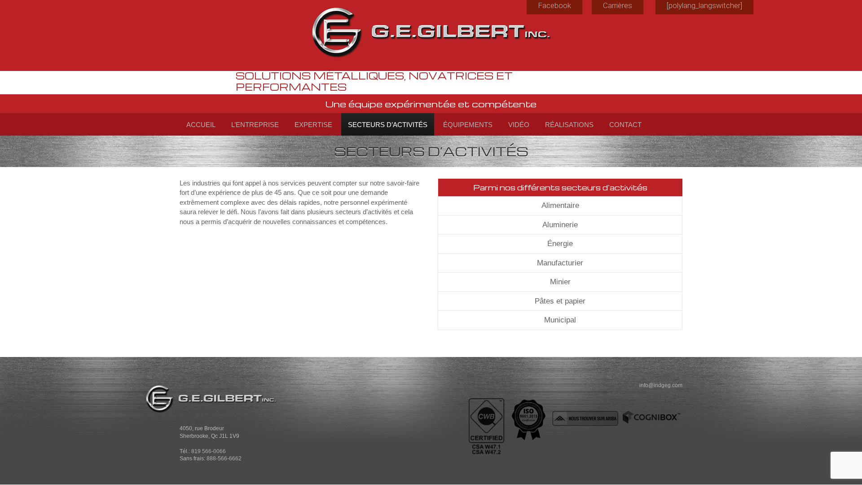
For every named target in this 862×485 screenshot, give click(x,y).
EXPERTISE (313, 124)
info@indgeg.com (660, 385)
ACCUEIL (201, 124)
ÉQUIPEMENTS (468, 124)
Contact (625, 124)
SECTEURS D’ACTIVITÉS (387, 124)
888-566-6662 (224, 458)
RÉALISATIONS (569, 124)
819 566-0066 (208, 451)
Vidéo (518, 124)
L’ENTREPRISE (255, 124)
